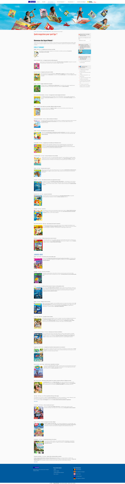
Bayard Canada (78, 473)
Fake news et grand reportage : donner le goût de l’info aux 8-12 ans (85, 81)
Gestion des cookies (71, 483)
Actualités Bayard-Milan (47, 31)
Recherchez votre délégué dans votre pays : (84, 38)
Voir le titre (36, 401)
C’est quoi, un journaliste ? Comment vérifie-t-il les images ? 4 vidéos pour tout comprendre (85, 85)
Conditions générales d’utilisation (59, 472)
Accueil (38, 1)
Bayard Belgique (78, 469)
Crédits (55, 469)
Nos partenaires (71, 1)
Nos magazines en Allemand (80, 478)
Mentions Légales (56, 470)
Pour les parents (39, 31)
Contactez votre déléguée (81, 1)
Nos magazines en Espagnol (80, 471)
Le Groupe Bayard (79, 476)
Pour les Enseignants (61, 1)
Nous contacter (56, 474)
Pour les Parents (51, 1)
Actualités (43, 1)
